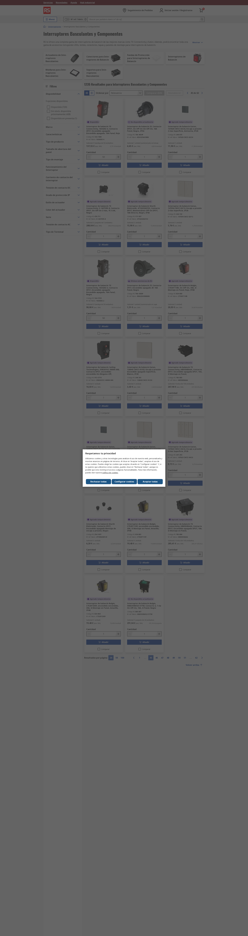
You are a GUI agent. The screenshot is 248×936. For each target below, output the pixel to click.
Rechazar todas (98, 481)
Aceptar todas (150, 481)
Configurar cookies (124, 481)
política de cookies (110, 472)
